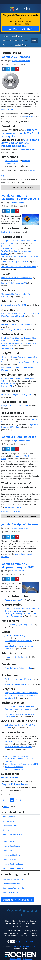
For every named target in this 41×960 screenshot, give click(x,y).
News (34, 40)
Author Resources (12, 741)
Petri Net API (6, 386)
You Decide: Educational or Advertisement (18, 267)
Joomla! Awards (9, 841)
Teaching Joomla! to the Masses (18, 679)
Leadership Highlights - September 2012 (17, 324)
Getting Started (9, 821)
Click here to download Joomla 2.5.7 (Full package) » (20, 133)
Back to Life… (6, 232)
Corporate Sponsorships (13, 879)
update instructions (27, 149)
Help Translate (10, 936)
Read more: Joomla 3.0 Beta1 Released (21, 516)
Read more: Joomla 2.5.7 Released (21, 187)
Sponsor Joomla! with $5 (27, 933)
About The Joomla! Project (14, 834)
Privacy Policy (31, 930)
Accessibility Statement (14, 930)
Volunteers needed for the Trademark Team (19, 362)
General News (18, 202)
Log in (34, 936)
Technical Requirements (13, 868)
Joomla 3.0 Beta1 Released (18, 437)
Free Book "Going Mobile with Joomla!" (17, 394)
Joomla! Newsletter (11, 859)
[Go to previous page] (8, 800)
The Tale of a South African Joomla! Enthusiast (20, 256)
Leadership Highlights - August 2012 (19, 624)
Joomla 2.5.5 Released (14, 769)
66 (12, 800)
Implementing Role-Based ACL (13, 305)
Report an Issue (24, 936)
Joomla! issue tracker (12, 507)
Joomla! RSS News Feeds (13, 864)
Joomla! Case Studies (11, 846)
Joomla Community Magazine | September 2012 (20, 197)
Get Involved (8, 830)
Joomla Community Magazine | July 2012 (21, 764)
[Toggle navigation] (4, 2)
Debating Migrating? (13, 600)
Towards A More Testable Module (18, 668)
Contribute (7, 45)
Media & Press (21, 45)
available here (29, 116)
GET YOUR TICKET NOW (20, 28)
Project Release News (21, 61)
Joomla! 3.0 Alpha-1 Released (16, 756)
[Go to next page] (16, 800)
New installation (11, 160)
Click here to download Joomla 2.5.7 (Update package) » (20, 143)
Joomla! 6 (25, 40)
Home (5, 36)
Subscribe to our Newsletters (17, 899)
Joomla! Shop (8, 850)
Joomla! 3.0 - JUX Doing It (11, 246)
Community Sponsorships (14, 888)
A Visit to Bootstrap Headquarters (15, 261)
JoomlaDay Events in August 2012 (18, 635)
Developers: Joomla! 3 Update (13, 329)
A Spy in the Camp (8, 248)
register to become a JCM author (18, 746)
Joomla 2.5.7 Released (15, 57)
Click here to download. (11, 511)
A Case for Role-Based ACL (15, 684)
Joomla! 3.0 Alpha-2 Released (20, 524)
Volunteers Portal (10, 892)
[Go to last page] (20, 800)
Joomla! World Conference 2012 (14, 283)
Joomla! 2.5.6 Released (14, 766)
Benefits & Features (11, 40)
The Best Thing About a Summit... (18, 641)
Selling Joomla (7, 348)
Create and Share (10, 825)
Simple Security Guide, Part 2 (16, 657)
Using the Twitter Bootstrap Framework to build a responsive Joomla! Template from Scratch (21, 695)
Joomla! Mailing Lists (11, 855)
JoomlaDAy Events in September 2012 (16, 277)
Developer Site (7, 109)
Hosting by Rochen (20, 959)
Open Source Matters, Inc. (25, 946)
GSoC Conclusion (8, 383)
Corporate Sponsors (11, 883)
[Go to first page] (3, 800)
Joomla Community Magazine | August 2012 (17, 565)
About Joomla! (16, 36)
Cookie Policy (9, 933)
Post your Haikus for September (14, 405)
